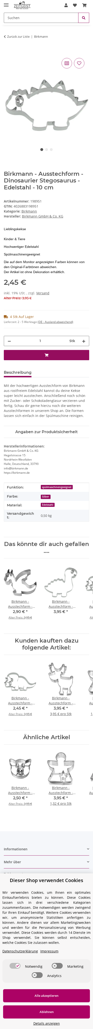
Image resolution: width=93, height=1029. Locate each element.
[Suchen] (83, 18)
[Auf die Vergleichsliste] (67, 63)
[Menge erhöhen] (83, 341)
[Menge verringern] (9, 341)
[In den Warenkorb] (7, 51)
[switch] (15, 966)
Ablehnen (47, 1012)
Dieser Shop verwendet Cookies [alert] (46, 880)
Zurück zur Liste (18, 36)
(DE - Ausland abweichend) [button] (55, 322)
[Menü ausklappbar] (6, 3)
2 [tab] (46, 149)
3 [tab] (51, 149)
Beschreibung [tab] (17, 372)
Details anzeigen (46, 1023)
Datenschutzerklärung (20, 951)
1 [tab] (41, 149)
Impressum (49, 951)
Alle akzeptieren (46, 995)
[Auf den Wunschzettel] (79, 63)
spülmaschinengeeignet (56, 487)
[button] (66, 5)
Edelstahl (47, 504)
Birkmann (29, 211)
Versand (42, 293)
